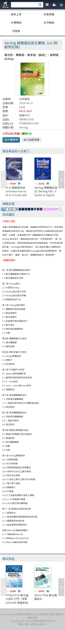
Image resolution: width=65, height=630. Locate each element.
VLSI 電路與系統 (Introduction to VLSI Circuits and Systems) (16, 193)
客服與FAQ (31, 614)
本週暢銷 (16, 22)
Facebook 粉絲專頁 (12, 614)
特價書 (16, 31)
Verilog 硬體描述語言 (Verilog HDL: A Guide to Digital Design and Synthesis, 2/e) (45, 195)
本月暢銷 (49, 22)
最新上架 (16, 14)
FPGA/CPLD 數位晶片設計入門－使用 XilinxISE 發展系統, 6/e (17, 600)
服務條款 (33, 617)
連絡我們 (44, 614)
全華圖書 (24, 99)
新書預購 (49, 14)
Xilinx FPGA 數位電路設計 (45, 597)
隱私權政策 (56, 614)
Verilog (23, 127)
